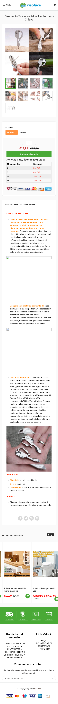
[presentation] (48, 534)
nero (23, 132)
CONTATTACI (43, 646)
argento (11, 132)
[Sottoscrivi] (52, 678)
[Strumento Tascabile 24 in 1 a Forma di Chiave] (29, 51)
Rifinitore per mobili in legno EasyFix (13, 589)
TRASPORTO (43, 649)
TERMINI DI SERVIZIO (14, 643)
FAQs (43, 640)
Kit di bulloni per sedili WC (42, 589)
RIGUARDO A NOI (43, 643)
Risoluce (37, 688)
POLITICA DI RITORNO (14, 652)
